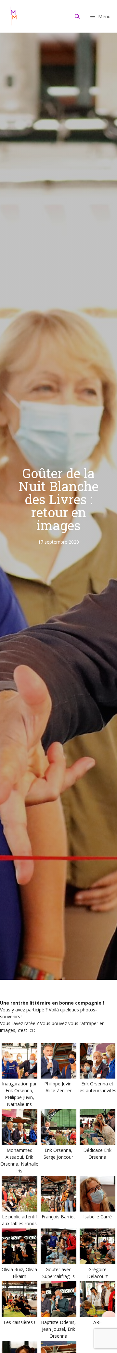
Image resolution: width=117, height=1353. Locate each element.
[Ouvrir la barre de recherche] (77, 16)
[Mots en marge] (13, 16)
